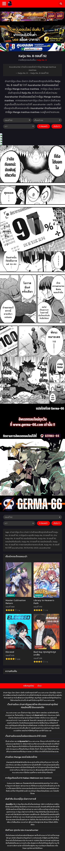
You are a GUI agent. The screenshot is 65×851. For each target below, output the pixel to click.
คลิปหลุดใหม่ (28, 685)
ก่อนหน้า (44, 126)
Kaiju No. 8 (42, 59)
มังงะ (39, 685)
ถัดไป (56, 126)
